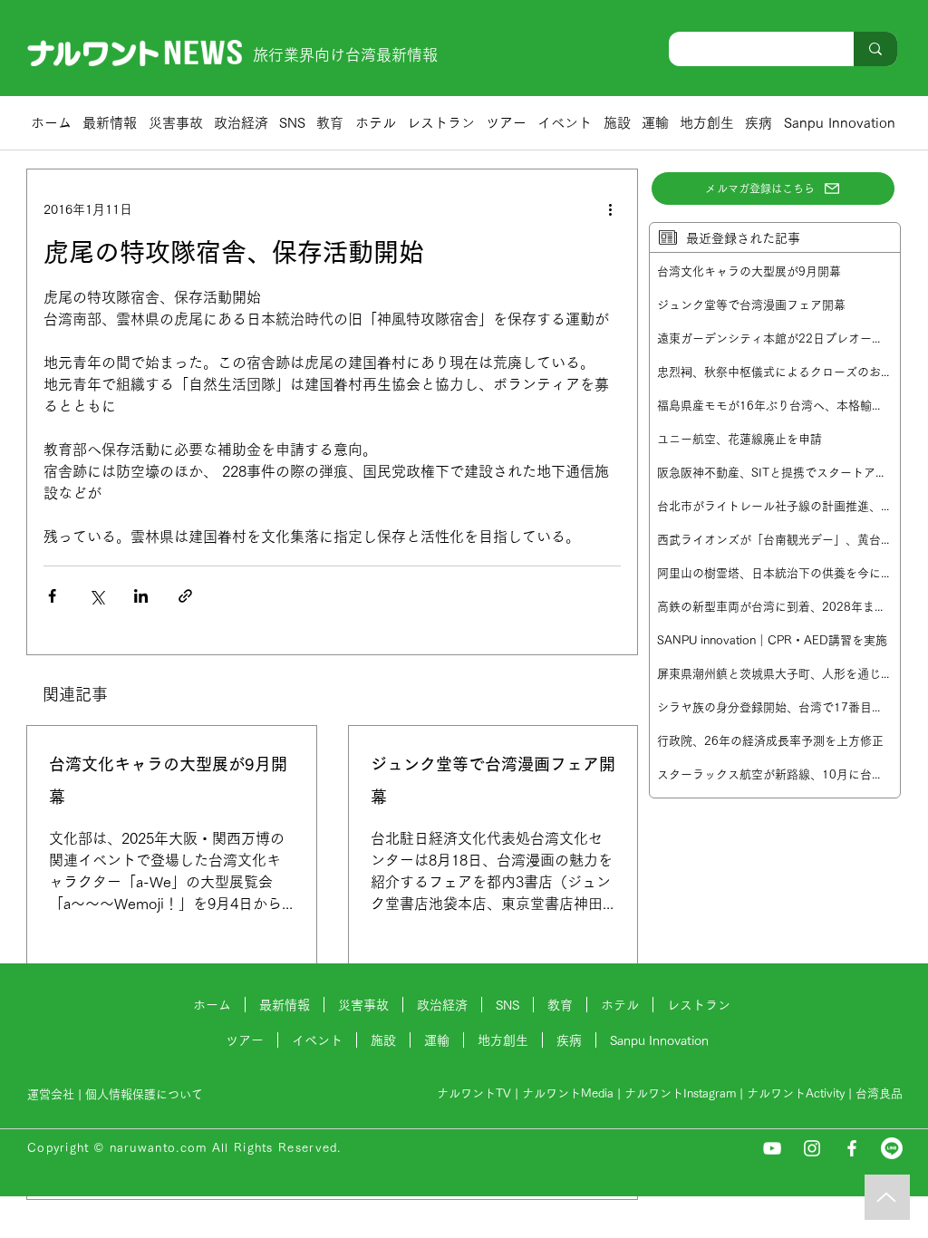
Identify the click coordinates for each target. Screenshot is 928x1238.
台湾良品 (879, 1093)
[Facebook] (852, 1148)
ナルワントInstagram (680, 1093)
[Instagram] (812, 1148)
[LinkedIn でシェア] (141, 595)
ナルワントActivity (796, 1093)
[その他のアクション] (610, 209)
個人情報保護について (146, 1094)
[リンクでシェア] (185, 595)
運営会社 (50, 1094)
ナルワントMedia (568, 1093)
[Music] (887, 1197)
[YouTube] (772, 1148)
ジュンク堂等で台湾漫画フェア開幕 (493, 780)
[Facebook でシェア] (52, 595)
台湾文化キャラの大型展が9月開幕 (168, 780)
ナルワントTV (474, 1093)
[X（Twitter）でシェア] (96, 595)
